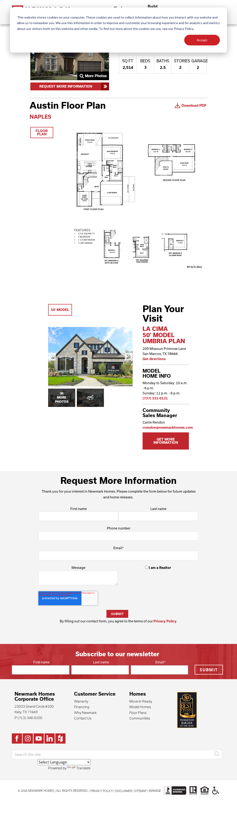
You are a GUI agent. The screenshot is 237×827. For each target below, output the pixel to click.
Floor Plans (138, 713)
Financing (81, 707)
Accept (202, 40)
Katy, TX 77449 (26, 712)
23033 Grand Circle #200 (34, 706)
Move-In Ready (140, 701)
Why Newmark (85, 713)
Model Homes (140, 707)
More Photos (96, 76)
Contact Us (82, 718)
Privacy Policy (164, 621)
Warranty (81, 701)
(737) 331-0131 (155, 398)
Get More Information (165, 440)
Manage (155, 790)
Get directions (154, 359)
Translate (83, 768)
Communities (139, 718)
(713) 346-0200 (30, 718)
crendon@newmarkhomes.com (168, 427)
